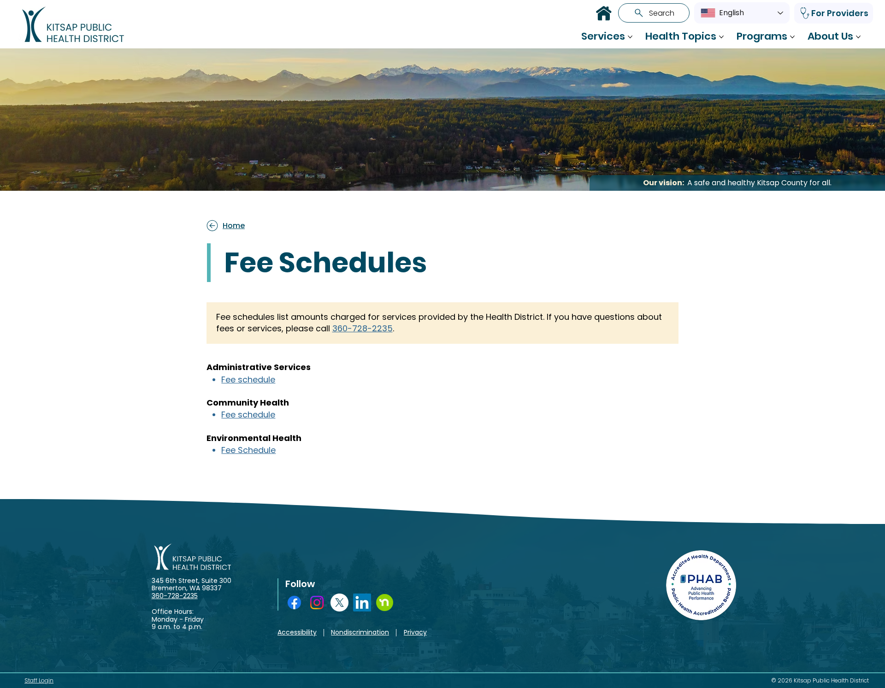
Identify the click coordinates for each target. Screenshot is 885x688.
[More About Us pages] (858, 37)
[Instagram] (317, 603)
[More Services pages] (630, 37)
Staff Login (38, 680)
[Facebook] (294, 603)
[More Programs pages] (792, 37)
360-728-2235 (362, 328)
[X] (339, 603)
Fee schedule (248, 379)
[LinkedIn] (362, 603)
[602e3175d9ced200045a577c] (385, 603)
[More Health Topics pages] (721, 37)
